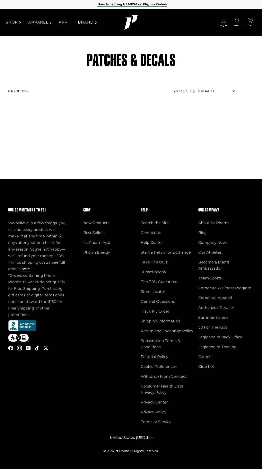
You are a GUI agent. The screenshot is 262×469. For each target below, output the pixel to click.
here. (25, 269)
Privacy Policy (153, 412)
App (63, 22)
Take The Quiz (154, 262)
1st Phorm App (96, 242)
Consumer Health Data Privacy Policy (162, 389)
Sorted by (184, 91)
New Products (96, 223)
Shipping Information (160, 321)
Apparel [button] (38, 22)
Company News (213, 242)
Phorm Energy (96, 252)
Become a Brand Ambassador (213, 265)
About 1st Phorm (213, 223)
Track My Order (155, 311)
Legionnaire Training (217, 347)
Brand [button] (86, 22)
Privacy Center (154, 402)
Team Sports (210, 278)
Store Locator (153, 291)
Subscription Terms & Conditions (160, 344)
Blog (202, 233)
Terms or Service (156, 422)
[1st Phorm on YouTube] (28, 347)
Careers (205, 357)
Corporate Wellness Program (224, 288)
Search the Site (155, 223)
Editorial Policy (154, 357)
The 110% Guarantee (159, 282)
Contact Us (151, 233)
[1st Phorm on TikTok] (37, 347)
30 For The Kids (212, 327)
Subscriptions (153, 272)
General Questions (158, 301)
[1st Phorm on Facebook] (10, 347)
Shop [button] (12, 22)
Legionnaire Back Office (220, 337)
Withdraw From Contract (164, 376)
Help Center (152, 242)
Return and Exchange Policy (167, 331)
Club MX (206, 366)
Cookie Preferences (159, 366)
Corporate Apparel (215, 298)
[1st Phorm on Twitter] (45, 347)
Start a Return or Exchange (166, 252)
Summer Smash (213, 317)
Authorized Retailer (216, 307)
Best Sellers (94, 233)
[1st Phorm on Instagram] (19, 347)
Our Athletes (210, 252)
